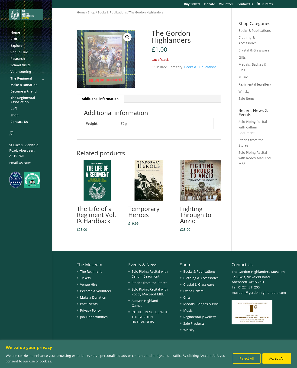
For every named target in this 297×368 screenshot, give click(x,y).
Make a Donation (93, 297)
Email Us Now (20, 162)
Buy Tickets (192, 4)
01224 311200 (248, 287)
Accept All (276, 358)
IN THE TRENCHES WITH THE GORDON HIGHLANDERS (150, 317)
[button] (127, 37)
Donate (209, 4)
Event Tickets (193, 291)
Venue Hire (88, 284)
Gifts (242, 57)
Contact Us (245, 4)
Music (243, 77)
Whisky (244, 91)
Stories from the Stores (149, 283)
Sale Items (247, 98)
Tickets (85, 278)
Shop (91, 12)
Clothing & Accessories (201, 278)
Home (81, 12)
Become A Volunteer (95, 291)
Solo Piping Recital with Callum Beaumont (253, 127)
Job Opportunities (94, 317)
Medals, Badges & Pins (201, 304)
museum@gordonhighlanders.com (259, 292)
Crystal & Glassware (254, 50)
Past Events (89, 304)
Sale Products (193, 323)
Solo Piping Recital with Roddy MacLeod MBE (255, 158)
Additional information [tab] (100, 98)
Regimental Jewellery (255, 84)
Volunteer (226, 4)
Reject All (246, 358)
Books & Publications (112, 12)
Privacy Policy (90, 310)
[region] (148, 354)
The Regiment (91, 271)
